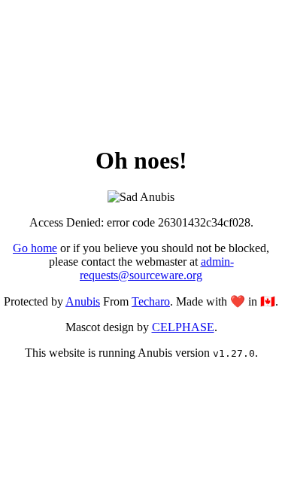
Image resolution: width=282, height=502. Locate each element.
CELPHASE (183, 327)
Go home (35, 248)
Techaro (151, 301)
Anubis (82, 301)
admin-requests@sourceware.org (157, 268)
